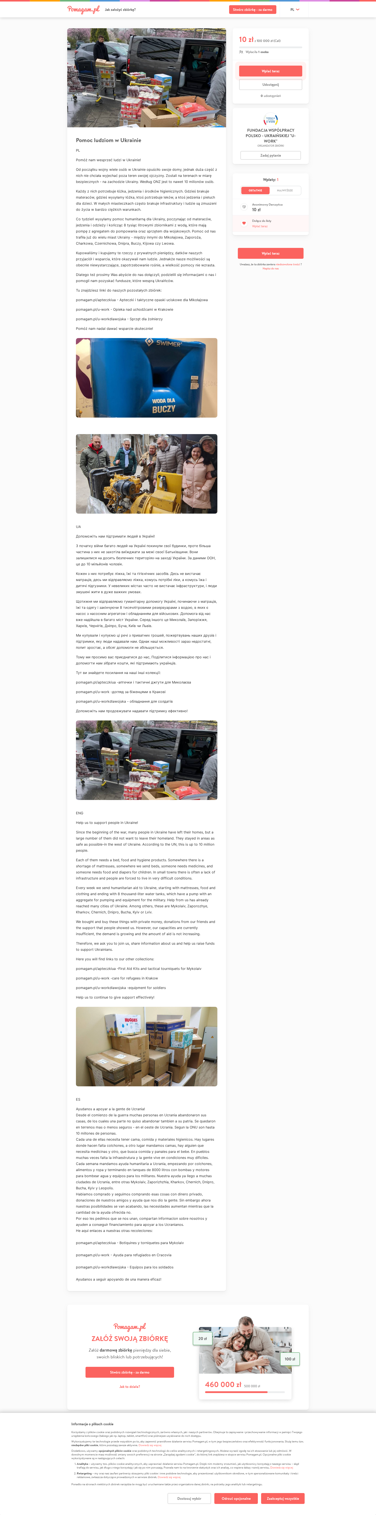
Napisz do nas (271, 268)
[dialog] (188, 1464)
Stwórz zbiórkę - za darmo (252, 9)
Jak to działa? (129, 1386)
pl (292, 9)
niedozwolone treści (288, 264)
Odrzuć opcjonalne (236, 1498)
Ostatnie (255, 190)
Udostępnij (270, 84)
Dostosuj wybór (189, 1498)
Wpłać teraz (271, 71)
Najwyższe (285, 190)
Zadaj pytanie (270, 155)
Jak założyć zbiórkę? (120, 9)
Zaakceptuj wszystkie (283, 1498)
